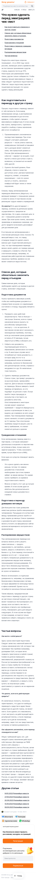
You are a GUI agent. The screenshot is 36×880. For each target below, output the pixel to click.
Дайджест (30, 2)
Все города (5, 877)
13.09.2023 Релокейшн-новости (17, 804)
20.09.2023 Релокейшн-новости (17, 800)
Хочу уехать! (8, 2)
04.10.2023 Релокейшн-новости (17, 793)
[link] (7, 816)
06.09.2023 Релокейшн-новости (17, 807)
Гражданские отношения (14, 43)
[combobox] (16, 6)
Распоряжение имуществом (15, 52)
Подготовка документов (14, 39)
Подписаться (18, 866)
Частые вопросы (11, 56)
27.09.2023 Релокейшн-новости (17, 797)
